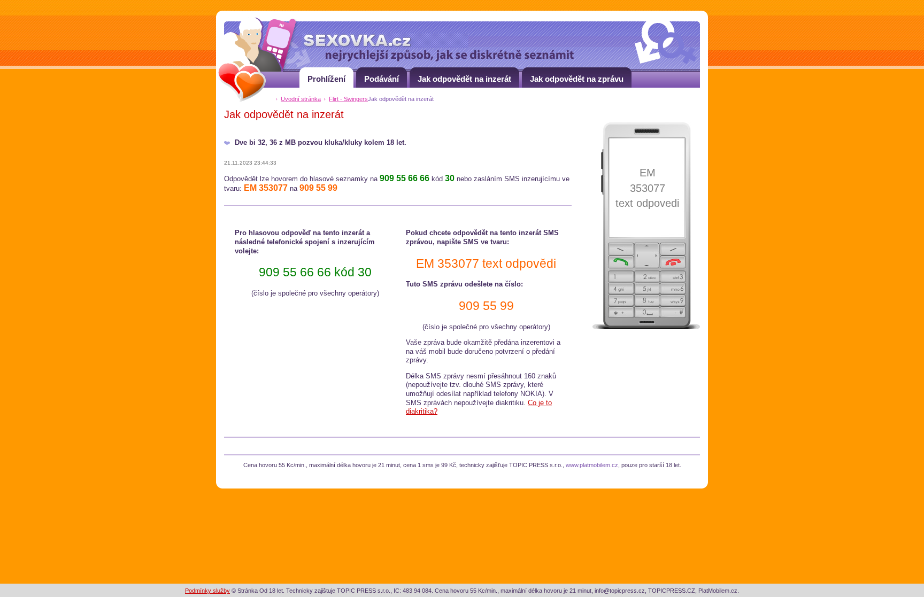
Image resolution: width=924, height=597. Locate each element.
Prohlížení (326, 78)
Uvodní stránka (301, 99)
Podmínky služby (207, 590)
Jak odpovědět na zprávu (576, 78)
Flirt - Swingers (348, 99)
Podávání (381, 78)
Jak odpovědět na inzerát (464, 78)
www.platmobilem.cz (592, 465)
